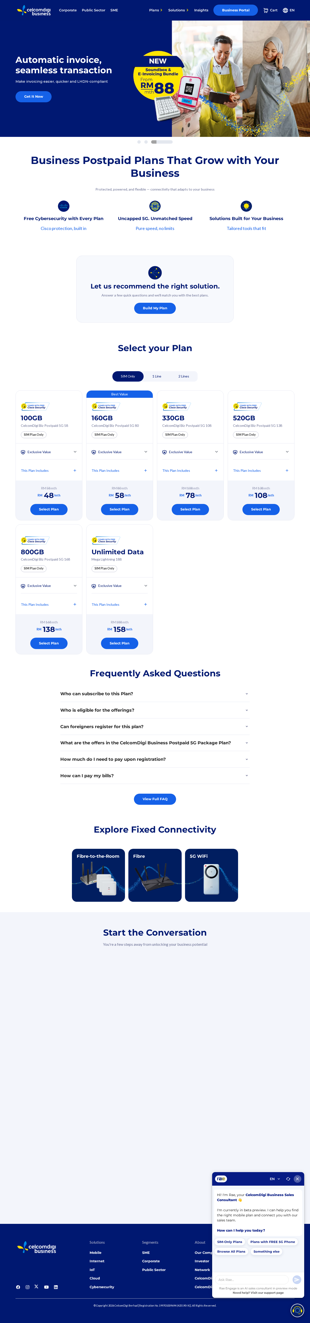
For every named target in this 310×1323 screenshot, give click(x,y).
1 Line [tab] (156, 376)
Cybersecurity (102, 1287)
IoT (92, 1270)
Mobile (95, 1252)
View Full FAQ (155, 799)
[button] (156, 10)
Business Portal (235, 10)
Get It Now (33, 96)
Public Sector (93, 10)
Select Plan (49, 509)
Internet (97, 1261)
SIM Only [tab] (128, 376)
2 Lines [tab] (183, 376)
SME (114, 10)
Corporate (68, 10)
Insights (201, 10)
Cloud (95, 1278)
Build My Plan (155, 308)
